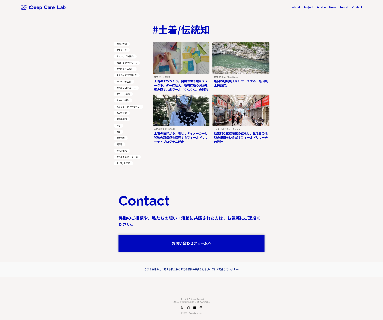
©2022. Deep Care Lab (191, 313)
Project (308, 7)
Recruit (344, 7)
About (296, 7)
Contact (357, 7)
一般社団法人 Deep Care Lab (191, 299)
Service (321, 7)
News (332, 7)
